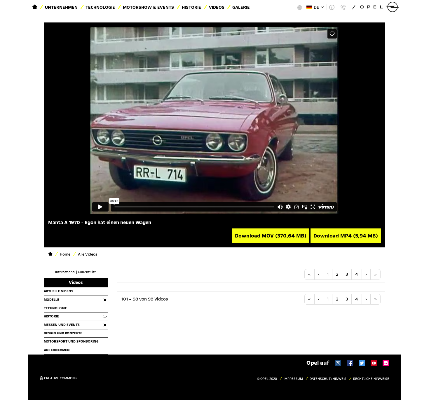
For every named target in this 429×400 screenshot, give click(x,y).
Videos (216, 7)
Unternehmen (61, 7)
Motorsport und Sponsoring (71, 341)
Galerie (241, 7)
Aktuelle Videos (58, 291)
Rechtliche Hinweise (371, 379)
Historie (191, 7)
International (65, 272)
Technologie (100, 7)
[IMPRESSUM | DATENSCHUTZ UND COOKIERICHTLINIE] (332, 7)
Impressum (293, 379)
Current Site (87, 272)
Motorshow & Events (148, 7)
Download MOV (270, 235)
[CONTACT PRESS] (343, 7)
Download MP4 (345, 235)
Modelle (51, 299)
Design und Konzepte (63, 333)
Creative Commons (60, 378)
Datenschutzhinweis (328, 379)
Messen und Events (62, 324)
